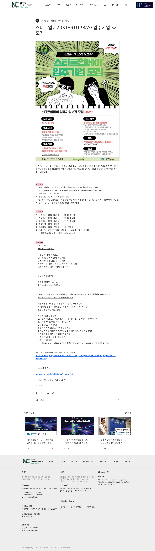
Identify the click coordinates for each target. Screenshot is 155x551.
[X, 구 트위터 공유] (42, 393)
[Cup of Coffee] (144, 5)
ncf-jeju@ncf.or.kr (31, 497)
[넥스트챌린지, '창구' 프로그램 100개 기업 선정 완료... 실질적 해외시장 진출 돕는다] (40, 426)
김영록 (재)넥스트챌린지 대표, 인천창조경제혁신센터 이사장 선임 (114, 441)
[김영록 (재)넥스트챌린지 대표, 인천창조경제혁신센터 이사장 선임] (114, 426)
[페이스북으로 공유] (37, 393)
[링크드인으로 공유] (48, 393)
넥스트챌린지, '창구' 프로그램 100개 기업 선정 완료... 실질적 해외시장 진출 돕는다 (40, 441)
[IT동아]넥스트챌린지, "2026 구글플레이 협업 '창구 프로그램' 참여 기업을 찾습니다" (77, 441)
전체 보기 (127, 413)
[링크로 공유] (53, 393)
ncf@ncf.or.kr (29, 516)
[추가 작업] (118, 20)
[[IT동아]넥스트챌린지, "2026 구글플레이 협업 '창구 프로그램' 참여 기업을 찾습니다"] (77, 426)
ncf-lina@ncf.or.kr (31, 530)
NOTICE (39, 385)
